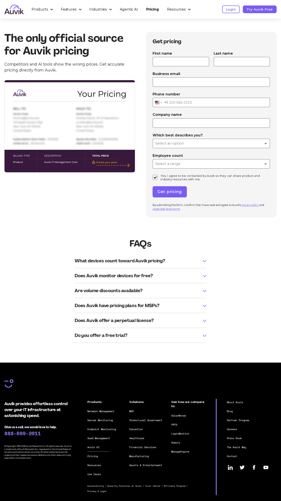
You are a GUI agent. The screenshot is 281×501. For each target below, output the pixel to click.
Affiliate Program (175, 486)
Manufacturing (139, 456)
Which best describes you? (178, 135)
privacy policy (250, 205)
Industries (98, 9)
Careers (232, 429)
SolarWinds (178, 415)
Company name (167, 115)
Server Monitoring (100, 420)
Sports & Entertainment (145, 465)
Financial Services (142, 447)
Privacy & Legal (96, 491)
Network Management (100, 411)
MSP (131, 411)
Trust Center (152, 486)
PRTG (174, 424)
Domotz (175, 442)
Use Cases (94, 474)
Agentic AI (129, 9)
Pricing (152, 9)
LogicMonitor (180, 433)
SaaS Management (98, 438)
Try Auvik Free (260, 9)
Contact (232, 456)
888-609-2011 (22, 433)
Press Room (234, 438)
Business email (166, 74)
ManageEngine (180, 451)
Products (40, 9)
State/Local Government (145, 420)
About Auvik (235, 402)
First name (162, 53)
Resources (176, 9)
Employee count (168, 156)
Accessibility (95, 486)
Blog (230, 411)
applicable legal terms (166, 209)
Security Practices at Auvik (124, 486)
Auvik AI (93, 447)
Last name (223, 53)
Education (136, 429)
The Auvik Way (236, 447)
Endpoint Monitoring (101, 429)
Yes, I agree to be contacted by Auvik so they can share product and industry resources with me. (210, 177)
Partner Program (238, 420)
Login (231, 9)
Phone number (166, 94)
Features (69, 9)
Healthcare (136, 438)
